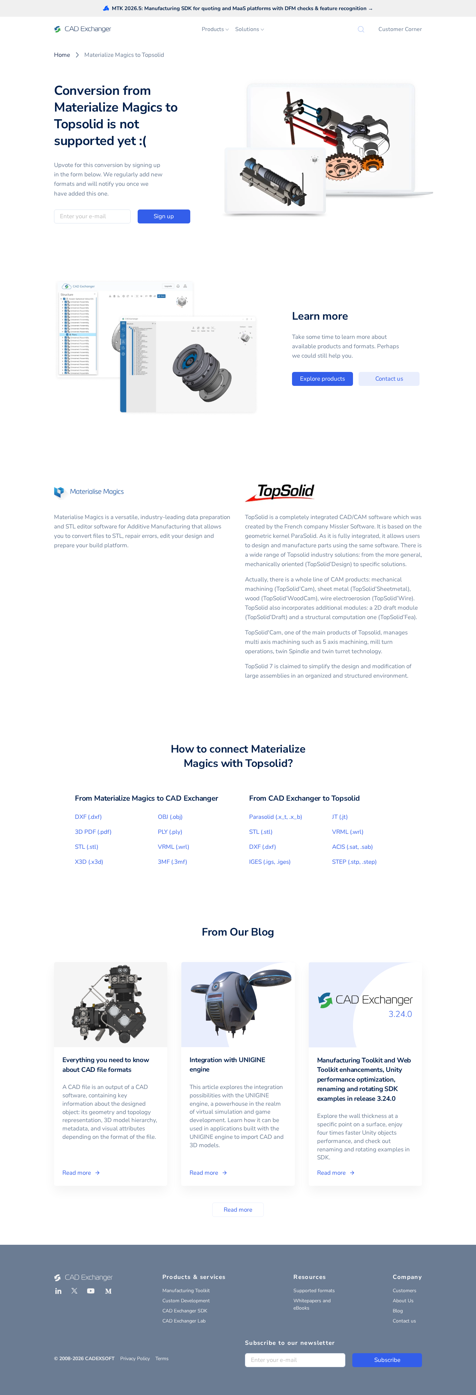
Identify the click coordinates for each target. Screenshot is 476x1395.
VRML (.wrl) (173, 847)
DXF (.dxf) (88, 817)
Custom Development (186, 1300)
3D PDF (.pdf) (93, 832)
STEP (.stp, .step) (354, 862)
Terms (162, 1358)
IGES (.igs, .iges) (270, 862)
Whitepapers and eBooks (312, 1304)
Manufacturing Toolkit (186, 1290)
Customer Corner (400, 29)
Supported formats (314, 1290)
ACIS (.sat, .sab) (352, 847)
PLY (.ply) (170, 832)
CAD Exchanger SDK (184, 1311)
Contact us (389, 379)
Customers (404, 1290)
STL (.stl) (86, 847)
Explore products (322, 379)
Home (62, 55)
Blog (398, 1311)
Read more (238, 1210)
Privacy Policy (135, 1358)
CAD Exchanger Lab (184, 1321)
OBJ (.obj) (170, 817)
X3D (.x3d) (89, 862)
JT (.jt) (340, 817)
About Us (403, 1300)
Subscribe (387, 1360)
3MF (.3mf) (172, 862)
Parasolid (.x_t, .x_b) (275, 817)
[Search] (361, 29)
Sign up (164, 216)
